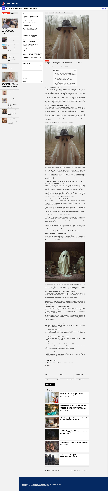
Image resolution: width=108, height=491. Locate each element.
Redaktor (61, 396)
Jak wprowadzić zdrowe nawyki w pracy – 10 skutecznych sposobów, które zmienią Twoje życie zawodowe (12, 102)
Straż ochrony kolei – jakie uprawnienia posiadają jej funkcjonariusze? (72, 455)
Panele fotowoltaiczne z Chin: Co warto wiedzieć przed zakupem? (12, 66)
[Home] (3, 8)
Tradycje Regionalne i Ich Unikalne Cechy (62, 81)
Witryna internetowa (79, 374)
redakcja (46, 65)
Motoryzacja (25, 8)
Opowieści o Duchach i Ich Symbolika (62, 77)
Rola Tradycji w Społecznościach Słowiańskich (64, 73)
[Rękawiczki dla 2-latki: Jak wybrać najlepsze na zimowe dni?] (4, 92)
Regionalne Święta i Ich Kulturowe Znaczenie (63, 84)
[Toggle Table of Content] (74, 70)
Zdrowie (30, 8)
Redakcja (35, 8)
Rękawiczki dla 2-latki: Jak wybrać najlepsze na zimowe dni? (12, 92)
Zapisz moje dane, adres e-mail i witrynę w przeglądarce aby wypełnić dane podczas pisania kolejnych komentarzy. (67, 379)
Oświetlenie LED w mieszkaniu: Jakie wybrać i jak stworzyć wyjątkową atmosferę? (12, 121)
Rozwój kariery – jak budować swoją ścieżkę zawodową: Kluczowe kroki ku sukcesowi (12, 112)
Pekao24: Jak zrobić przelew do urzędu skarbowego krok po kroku (8, 31)
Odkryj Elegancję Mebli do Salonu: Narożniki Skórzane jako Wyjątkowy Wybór (74, 418)
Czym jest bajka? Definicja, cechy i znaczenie (74, 442)
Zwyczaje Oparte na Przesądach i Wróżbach (63, 78)
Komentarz (47, 365)
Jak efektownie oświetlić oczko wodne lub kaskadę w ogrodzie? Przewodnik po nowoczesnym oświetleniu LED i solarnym (73, 407)
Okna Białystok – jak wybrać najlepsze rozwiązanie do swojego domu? (72, 394)
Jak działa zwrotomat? (27, 25)
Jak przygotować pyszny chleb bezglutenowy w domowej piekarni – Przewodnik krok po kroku (12, 57)
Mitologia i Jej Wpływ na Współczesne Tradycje (64, 79)
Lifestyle (20, 8)
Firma (16, 8)
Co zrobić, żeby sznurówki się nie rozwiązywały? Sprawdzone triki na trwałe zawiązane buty (73, 431)
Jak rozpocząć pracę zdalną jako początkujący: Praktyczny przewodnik (10, 84)
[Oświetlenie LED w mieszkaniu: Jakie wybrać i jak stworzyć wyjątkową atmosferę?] (4, 120)
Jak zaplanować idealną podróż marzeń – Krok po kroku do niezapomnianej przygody (11, 47)
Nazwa (46, 374)
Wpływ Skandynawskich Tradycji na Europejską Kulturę (65, 83)
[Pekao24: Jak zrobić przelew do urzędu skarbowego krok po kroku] (10, 23)
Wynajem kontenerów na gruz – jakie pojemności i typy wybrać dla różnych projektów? (29, 30)
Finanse (12, 8)
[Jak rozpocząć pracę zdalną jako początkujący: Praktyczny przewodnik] (10, 77)
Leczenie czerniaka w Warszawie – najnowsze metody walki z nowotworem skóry (31, 21)
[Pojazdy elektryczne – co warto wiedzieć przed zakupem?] (4, 39)
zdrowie (12, 13)
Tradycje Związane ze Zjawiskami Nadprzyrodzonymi (64, 76)
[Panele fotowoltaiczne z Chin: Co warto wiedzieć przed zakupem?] (4, 66)
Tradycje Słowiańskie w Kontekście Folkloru (63, 82)
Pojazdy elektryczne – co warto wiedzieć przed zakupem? (12, 39)
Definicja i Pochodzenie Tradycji (62, 72)
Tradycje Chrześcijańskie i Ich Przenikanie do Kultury (65, 74)
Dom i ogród (8, 8)
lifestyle (4, 13)
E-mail (61, 374)
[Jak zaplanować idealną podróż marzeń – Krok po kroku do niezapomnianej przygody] (4, 46)
